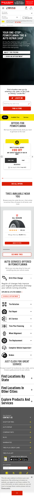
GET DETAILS (18, 22)
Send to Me (11, 160)
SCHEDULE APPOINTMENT (10, 296)
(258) (23, 230)
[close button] (32, 477)
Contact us (8, 417)
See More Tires (17, 254)
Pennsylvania (10, 25)
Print (23, 160)
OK (17, 493)
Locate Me (19, 98)
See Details (17, 164)
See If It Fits (17, 243)
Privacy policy (5, 488)
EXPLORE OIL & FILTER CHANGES (11, 292)
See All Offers (17, 184)
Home (3, 25)
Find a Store (28, 104)
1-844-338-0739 (28, 18)
